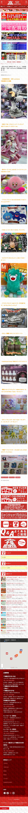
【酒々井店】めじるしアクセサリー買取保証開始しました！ (16, 613)
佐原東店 (19, 62)
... (19, 806)
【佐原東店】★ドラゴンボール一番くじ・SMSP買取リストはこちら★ (16, 625)
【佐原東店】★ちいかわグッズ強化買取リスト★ (16, 631)
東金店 (5, 774)
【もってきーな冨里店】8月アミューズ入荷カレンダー (16, 607)
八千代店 (5, 778)
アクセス (15, 6)
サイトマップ (10, 799)
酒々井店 (9, 62)
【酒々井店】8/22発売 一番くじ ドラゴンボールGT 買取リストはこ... (16, 578)
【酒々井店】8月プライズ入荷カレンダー (16, 618)
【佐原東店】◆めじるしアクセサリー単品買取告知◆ (16, 595)
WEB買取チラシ (10, 6)
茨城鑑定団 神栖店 (7, 782)
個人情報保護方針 (16, 799)
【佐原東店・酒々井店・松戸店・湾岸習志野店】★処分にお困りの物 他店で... (16, 601)
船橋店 (5, 771)
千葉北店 (5, 763)
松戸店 (14, 62)
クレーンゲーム (5, 477)
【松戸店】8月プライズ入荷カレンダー (15, 583)
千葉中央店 (6, 767)
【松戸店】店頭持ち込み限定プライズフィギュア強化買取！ (16, 590)
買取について (3, 6)
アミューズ (12, 477)
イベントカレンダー (22, 6)
